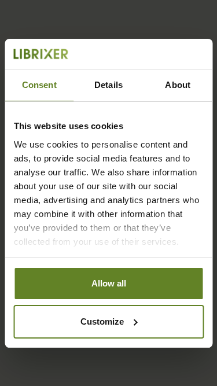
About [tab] (177, 85)
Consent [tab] (39, 85)
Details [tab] (108, 85)
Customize (102, 321)
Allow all (108, 283)
